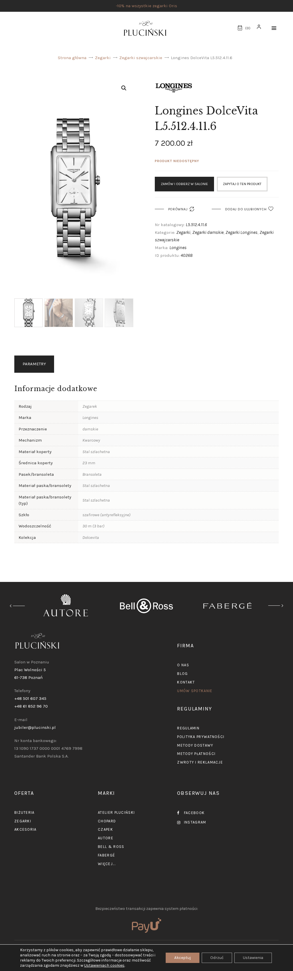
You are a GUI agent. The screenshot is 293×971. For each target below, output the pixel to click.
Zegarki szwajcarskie (140, 57)
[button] (274, 28)
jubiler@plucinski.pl (35, 727)
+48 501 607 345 (30, 698)
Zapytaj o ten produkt (242, 184)
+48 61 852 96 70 (31, 706)
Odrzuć (216, 957)
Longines (178, 247)
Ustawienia (253, 957)
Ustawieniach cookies (104, 965)
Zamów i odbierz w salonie (184, 184)
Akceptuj (182, 957)
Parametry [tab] (34, 363)
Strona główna (72, 57)
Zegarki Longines (241, 232)
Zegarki (103, 57)
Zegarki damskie (207, 232)
